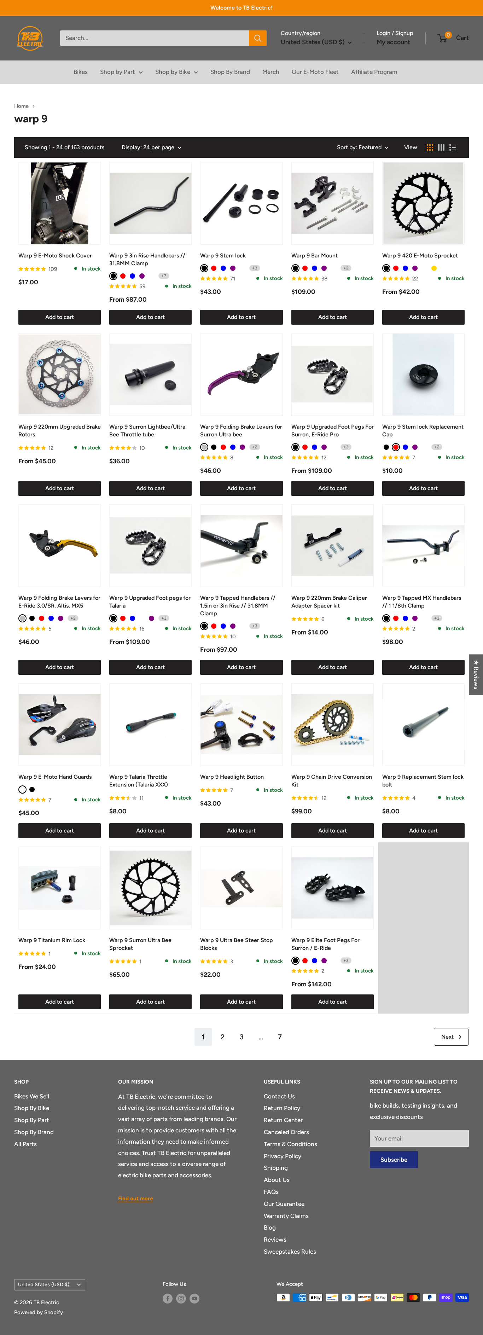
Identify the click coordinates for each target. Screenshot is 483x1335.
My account (393, 42)
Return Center (283, 1120)
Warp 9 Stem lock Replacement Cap (423, 430)
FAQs (271, 1191)
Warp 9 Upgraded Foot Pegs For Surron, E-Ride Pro (332, 430)
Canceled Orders (286, 1132)
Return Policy (282, 1107)
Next (447, 1036)
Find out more (135, 1198)
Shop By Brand (230, 71)
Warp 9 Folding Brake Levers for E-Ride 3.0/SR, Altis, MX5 (59, 601)
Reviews (275, 1239)
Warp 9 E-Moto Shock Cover (55, 255)
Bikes (81, 71)
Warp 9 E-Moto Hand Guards (55, 776)
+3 (164, 275)
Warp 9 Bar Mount (314, 255)
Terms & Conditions (290, 1144)
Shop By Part (31, 1120)
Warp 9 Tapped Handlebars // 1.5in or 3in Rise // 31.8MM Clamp (237, 605)
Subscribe (393, 1159)
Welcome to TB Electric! (241, 7)
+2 (346, 268)
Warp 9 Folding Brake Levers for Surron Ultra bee (241, 430)
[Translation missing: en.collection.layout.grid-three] (441, 147)
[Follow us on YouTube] (194, 1298)
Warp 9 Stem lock (223, 255)
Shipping (276, 1167)
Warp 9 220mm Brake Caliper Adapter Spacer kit (329, 601)
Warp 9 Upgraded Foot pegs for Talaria (150, 601)
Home (22, 106)
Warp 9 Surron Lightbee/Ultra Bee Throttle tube (147, 430)
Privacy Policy (282, 1156)
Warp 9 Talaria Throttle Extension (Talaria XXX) (138, 780)
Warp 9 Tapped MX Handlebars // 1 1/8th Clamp (421, 601)
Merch (270, 71)
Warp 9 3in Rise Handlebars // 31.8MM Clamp (147, 259)
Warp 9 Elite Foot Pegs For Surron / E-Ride (325, 944)
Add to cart (59, 317)
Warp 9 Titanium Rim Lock (51, 940)
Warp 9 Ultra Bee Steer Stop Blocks (236, 944)
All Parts (25, 1144)
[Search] (258, 38)
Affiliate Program (374, 71)
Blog (270, 1227)
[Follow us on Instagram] (181, 1298)
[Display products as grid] (430, 147)
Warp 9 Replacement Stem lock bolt (423, 780)
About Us (277, 1179)
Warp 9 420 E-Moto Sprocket (420, 255)
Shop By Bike (31, 1107)
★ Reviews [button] (476, 674)
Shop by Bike (172, 71)
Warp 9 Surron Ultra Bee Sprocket (140, 944)
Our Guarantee (284, 1203)
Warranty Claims (286, 1215)
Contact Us (279, 1096)
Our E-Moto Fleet (315, 71)
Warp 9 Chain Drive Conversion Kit (331, 780)
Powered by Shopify (38, 1312)
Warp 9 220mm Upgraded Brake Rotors (59, 430)
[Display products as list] (452, 147)
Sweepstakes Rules (290, 1251)
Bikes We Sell (31, 1096)
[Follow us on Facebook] (168, 1298)
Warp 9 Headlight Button (232, 776)
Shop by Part (117, 71)
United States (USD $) (43, 1284)
